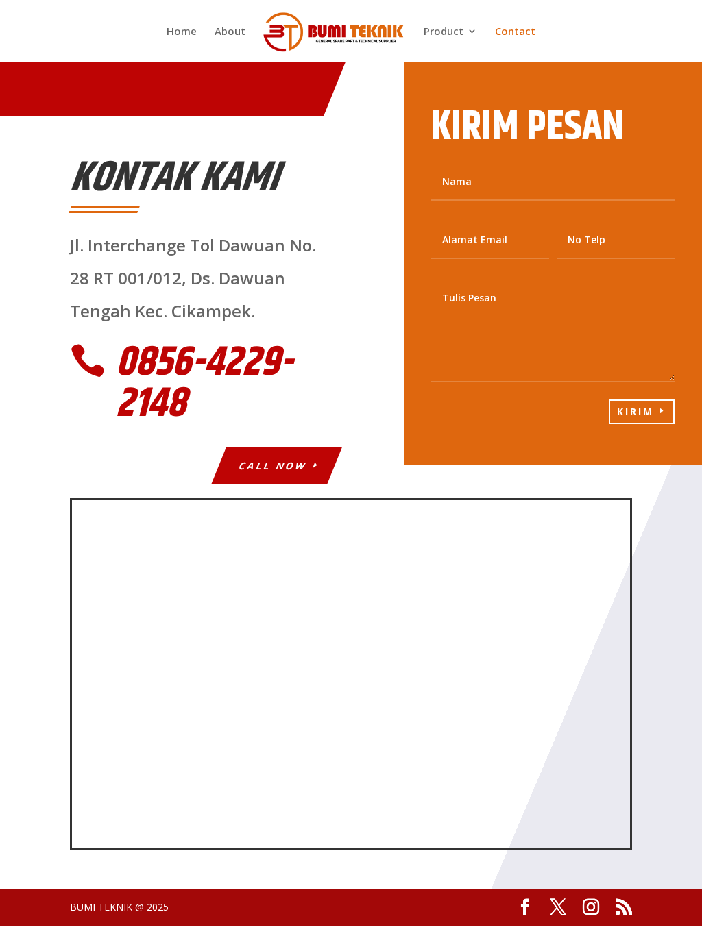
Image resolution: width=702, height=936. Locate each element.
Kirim (635, 411)
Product (443, 32)
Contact (515, 32)
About (230, 32)
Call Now (273, 465)
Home (182, 32)
